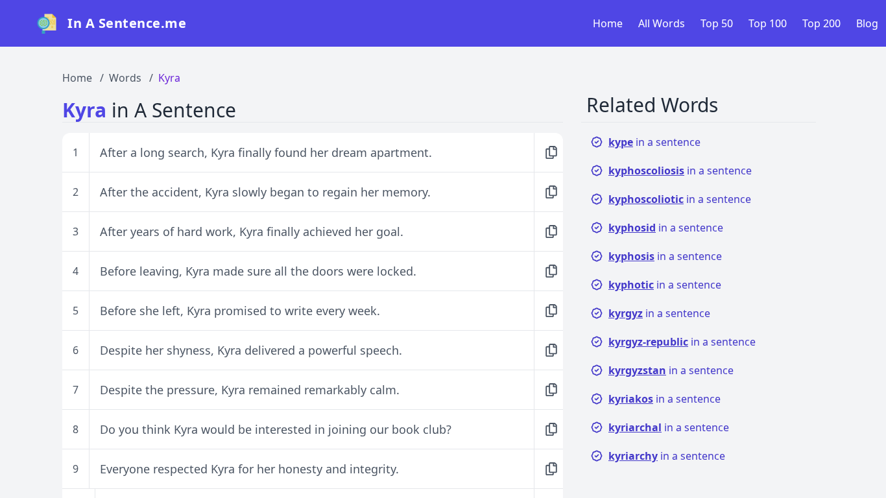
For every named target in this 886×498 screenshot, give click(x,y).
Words (125, 78)
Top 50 (716, 23)
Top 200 (821, 23)
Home (608, 23)
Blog (867, 23)
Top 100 (767, 23)
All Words (661, 23)
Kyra (169, 78)
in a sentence (654, 142)
